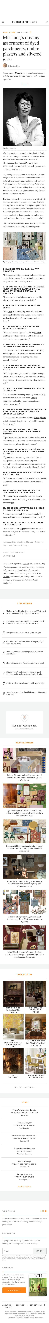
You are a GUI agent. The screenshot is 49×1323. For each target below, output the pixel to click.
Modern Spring (13, 1077)
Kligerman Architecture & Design (17, 162)
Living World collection (16, 467)
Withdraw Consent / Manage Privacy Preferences (25, 1317)
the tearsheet (16, 552)
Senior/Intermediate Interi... (24, 1109)
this (41, 350)
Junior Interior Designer (24, 1148)
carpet (22, 528)
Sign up (26, 563)
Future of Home (31, 579)
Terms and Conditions (25, 1312)
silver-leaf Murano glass (13, 300)
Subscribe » (14, 1290)
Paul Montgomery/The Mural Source (13, 1043)
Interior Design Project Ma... (24, 1135)
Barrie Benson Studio (36, 1077)
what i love (9, 32)
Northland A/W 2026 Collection (13, 1011)
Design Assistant (24, 1174)
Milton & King (13, 1008)
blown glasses (40, 417)
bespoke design (14, 274)
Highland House (35, 1075)
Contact (20, 1305)
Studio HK (41, 478)
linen (10, 311)
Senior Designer (25, 1122)
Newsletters (36, 1305)
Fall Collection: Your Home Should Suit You (35, 1044)
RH (13, 1075)
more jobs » (24, 1187)
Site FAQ (8, 1307)
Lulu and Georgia (36, 1041)
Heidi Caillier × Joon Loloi (36, 1009)
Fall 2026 (36, 1012)
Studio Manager (24, 1161)
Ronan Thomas (9, 444)
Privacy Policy (32, 1257)
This (5, 373)
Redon (13, 1047)
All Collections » (24, 1087)
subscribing (8, 573)
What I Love (19, 72)
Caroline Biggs (15, 66)
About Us (6, 1305)
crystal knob (17, 514)
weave (10, 496)
